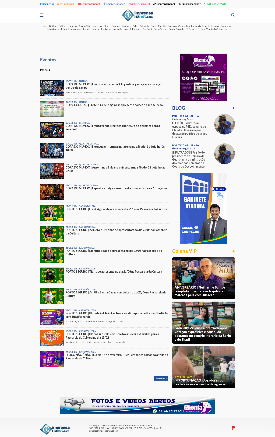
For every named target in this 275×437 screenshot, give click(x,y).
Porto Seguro (160, 29)
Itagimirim (106, 29)
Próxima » (161, 378)
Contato (116, 26)
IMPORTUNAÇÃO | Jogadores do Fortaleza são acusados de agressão (201, 382)
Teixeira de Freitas (195, 29)
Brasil (153, 26)
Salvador (180, 29)
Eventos (73, 26)
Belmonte (144, 26)
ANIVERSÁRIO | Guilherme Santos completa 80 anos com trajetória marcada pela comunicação (200, 291)
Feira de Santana (210, 26)
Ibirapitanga (53, 29)
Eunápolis (196, 26)
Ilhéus (63, 29)
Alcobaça (126, 26)
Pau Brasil (147, 29)
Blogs (106, 26)
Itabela (86, 29)
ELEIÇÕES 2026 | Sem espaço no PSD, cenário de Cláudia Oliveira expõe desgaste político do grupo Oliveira (189, 130)
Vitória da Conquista (216, 29)
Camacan (172, 26)
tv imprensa (47, 4)
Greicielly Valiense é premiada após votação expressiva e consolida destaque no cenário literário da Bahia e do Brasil (203, 333)
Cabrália (162, 26)
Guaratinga (226, 26)
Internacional (74, 29)
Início (44, 26)
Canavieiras (184, 26)
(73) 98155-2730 (216, 4)
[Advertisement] (137, 40)
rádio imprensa (65, 4)
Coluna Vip (84, 26)
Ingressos (97, 26)
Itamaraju (117, 29)
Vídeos (63, 26)
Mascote (136, 29)
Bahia (135, 26)
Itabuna (95, 29)
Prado (172, 29)
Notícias (53, 26)
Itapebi (127, 29)
